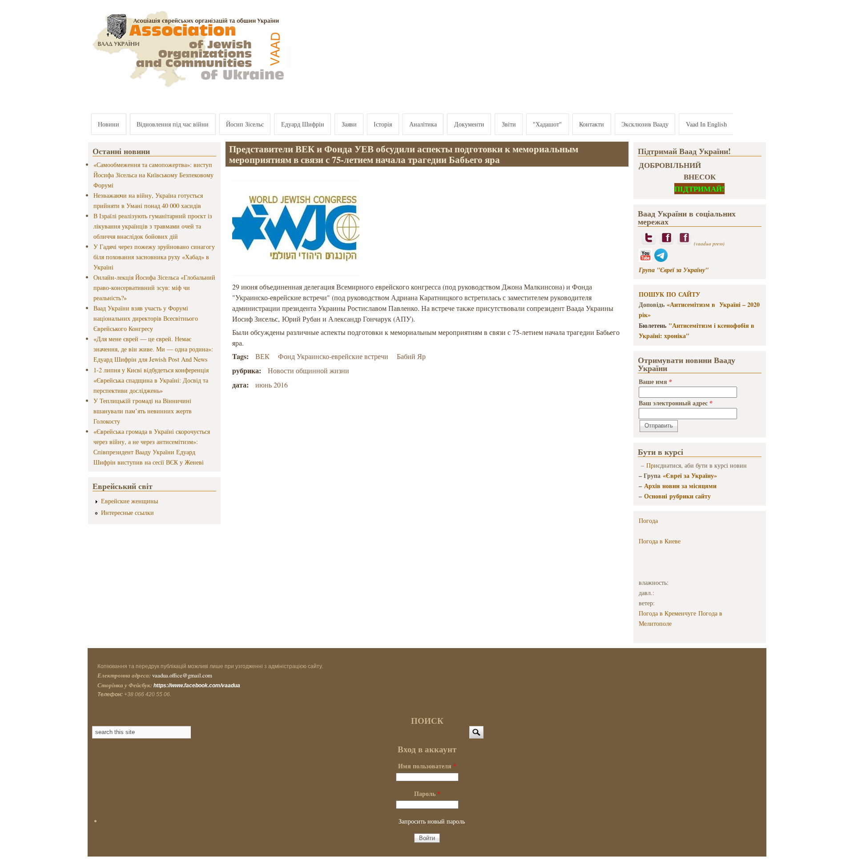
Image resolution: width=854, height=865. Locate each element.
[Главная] (189, 88)
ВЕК (262, 356)
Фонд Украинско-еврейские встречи (333, 356)
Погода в (660, 541)
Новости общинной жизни (308, 370)
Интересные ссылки (127, 512)
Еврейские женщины (129, 501)
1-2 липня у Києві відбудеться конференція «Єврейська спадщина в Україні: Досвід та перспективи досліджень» (151, 380)
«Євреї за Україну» (690, 475)
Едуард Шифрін (302, 124)
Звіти (509, 124)
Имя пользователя (427, 766)
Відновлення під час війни (173, 124)
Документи (469, 124)
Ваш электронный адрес (676, 403)
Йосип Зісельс (245, 124)
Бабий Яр (411, 356)
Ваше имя (655, 381)
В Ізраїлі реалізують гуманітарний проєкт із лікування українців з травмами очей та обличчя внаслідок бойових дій (152, 226)
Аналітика (423, 124)
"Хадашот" (547, 124)
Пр (650, 465)
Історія (383, 124)
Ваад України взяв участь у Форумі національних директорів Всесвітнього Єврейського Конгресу (145, 318)
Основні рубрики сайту (677, 496)
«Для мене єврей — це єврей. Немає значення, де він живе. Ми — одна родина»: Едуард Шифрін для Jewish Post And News (153, 349)
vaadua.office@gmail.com (182, 675)
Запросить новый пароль (432, 821)
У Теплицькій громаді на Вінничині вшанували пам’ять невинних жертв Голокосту (142, 410)
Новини (108, 124)
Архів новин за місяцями (680, 485)
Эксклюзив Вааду (645, 124)
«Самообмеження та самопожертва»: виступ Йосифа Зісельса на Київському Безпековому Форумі (153, 174)
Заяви (349, 124)
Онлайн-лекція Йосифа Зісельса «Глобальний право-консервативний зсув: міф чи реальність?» (154, 287)
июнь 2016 (271, 384)
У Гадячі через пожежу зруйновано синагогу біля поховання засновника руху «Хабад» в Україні (154, 256)
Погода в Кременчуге (667, 613)
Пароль (427, 793)
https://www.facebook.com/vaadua (196, 685)
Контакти (591, 124)
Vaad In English (706, 124)
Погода (648, 520)
